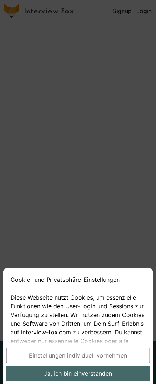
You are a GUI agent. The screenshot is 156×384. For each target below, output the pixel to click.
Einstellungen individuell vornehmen (78, 355)
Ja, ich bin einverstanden (78, 373)
